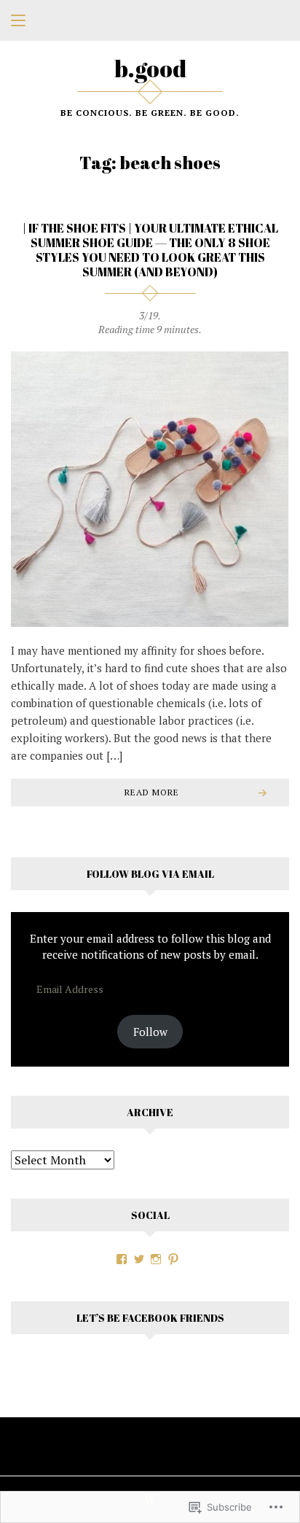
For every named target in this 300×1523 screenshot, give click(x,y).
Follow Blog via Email (150, 874)
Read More (152, 792)
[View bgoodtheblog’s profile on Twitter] (139, 1259)
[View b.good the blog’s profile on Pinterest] (173, 1259)
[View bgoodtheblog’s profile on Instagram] (156, 1259)
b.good (150, 68)
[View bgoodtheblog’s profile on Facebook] (121, 1259)
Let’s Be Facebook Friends (150, 1318)
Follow (150, 1031)
